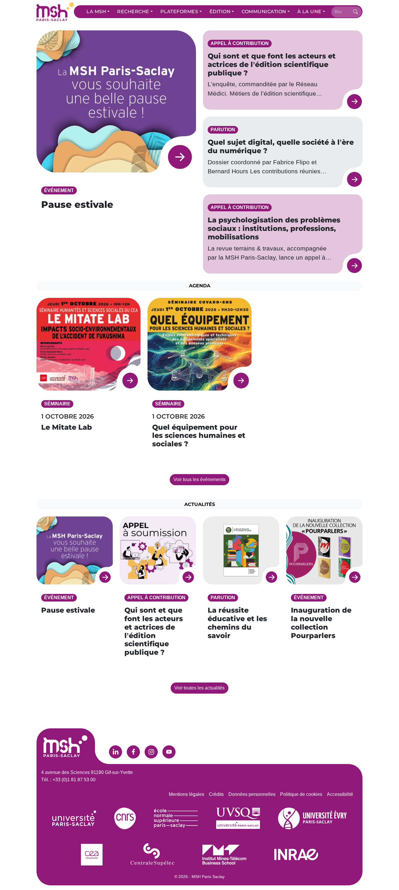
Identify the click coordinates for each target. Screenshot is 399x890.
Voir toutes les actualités (199, 687)
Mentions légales (186, 794)
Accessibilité (340, 794)
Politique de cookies (301, 794)
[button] (98, 11)
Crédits (216, 794)
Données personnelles (251, 794)
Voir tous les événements (199, 479)
